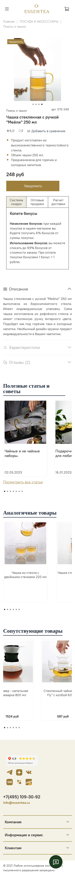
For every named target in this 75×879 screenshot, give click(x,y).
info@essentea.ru (16, 802)
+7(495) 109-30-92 (21, 797)
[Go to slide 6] (19, 491)
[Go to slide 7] (22, 491)
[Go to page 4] (13, 727)
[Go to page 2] (7, 727)
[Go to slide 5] (16, 491)
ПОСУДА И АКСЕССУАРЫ (39, 21)
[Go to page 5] (16, 727)
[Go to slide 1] (33, 104)
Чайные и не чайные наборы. (22, 453)
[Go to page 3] (10, 727)
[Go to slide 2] (36, 104)
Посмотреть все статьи (23, 482)
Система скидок (16, 202)
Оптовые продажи (37, 202)
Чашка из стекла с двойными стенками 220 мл (25, 575)
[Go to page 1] (4, 727)
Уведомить (33, 185)
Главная (9, 21)
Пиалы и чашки (14, 26)
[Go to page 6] (19, 727)
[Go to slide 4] (41, 104)
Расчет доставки (58, 202)
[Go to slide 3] (39, 104)
